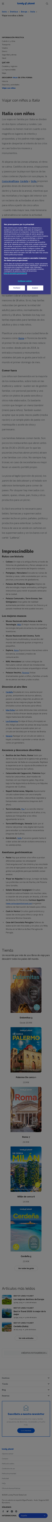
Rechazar (16, 288)
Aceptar (35, 288)
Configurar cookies (25, 281)
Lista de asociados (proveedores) (15, 273)
